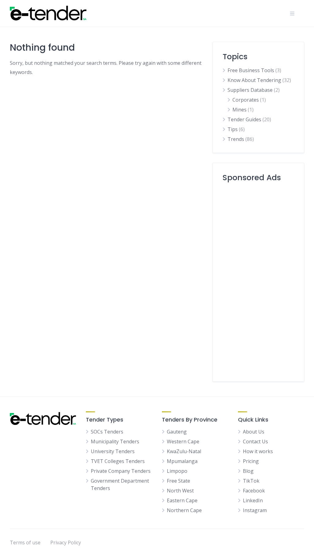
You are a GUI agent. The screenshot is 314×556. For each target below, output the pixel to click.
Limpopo (177, 471)
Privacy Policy (65, 542)
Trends (236, 139)
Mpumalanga (182, 461)
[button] (292, 13)
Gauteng (177, 431)
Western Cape (183, 441)
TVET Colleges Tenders (118, 461)
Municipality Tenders (115, 441)
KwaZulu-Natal (184, 451)
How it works (258, 451)
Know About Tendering (254, 80)
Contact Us (255, 441)
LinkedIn (253, 500)
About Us (253, 431)
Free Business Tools (251, 70)
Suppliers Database (250, 90)
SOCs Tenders (107, 431)
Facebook (254, 490)
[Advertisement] (258, 279)
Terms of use (25, 542)
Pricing (251, 461)
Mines (239, 109)
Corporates (245, 99)
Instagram (255, 510)
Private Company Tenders (121, 471)
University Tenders (113, 451)
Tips (233, 129)
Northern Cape (184, 510)
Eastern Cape (182, 500)
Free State (178, 480)
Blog (248, 471)
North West (180, 490)
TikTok (251, 480)
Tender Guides (244, 119)
